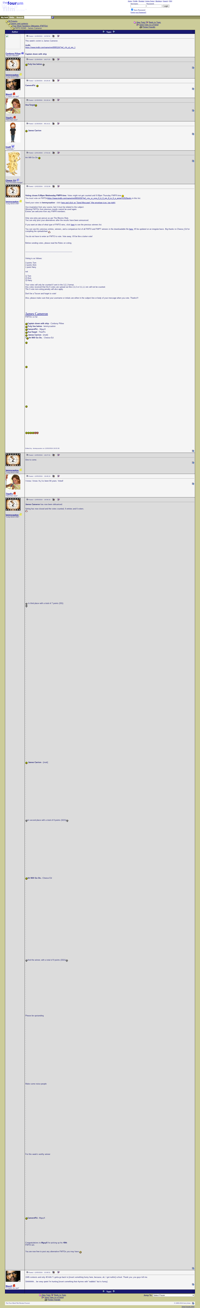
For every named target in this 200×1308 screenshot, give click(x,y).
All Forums (12, 21)
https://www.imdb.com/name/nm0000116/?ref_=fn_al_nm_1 (50, 47)
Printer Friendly (148, 27)
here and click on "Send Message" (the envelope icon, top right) (88, 203)
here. (131, 229)
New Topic (141, 22)
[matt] (8, 147)
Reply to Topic (155, 22)
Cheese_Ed (11, 180)
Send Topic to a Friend (148, 25)
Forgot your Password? (138, 12)
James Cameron (36, 314)
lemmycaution (12, 75)
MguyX (9, 94)
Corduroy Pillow (13, 53)
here (73, 225)
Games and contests (19, 23)
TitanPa (9, 118)
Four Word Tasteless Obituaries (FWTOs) (30, 26)
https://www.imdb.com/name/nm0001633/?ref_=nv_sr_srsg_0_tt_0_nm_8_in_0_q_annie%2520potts (89, 198)
